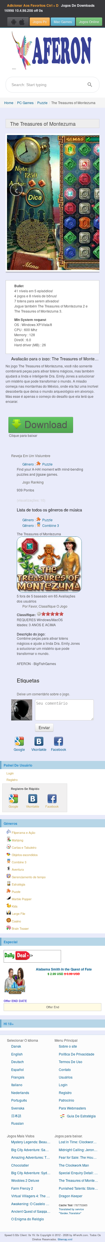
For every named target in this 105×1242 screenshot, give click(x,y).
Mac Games (63, 21)
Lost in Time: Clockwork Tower (80, 1141)
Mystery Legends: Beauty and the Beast (33, 1141)
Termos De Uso (70, 1061)
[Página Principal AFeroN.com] (52, 51)
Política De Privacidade (76, 1054)
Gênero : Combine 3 (40, 525)
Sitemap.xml (65, 1239)
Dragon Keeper (70, 1195)
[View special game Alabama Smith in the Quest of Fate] (15, 981)
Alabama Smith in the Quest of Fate (64, 969)
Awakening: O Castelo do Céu (33, 1203)
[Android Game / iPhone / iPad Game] (18, 21)
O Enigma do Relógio (27, 1218)
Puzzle (42, 102)
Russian (17, 1123)
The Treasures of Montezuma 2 (80, 1180)
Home (8, 102)
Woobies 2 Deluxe (25, 1180)
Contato (65, 1069)
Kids (14, 906)
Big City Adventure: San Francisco (33, 1149)
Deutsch (17, 1061)
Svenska (17, 1108)
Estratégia (18, 884)
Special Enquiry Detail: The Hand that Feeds (80, 1172)
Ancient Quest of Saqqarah (31, 1211)
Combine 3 (18, 862)
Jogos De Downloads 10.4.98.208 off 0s (49, 8)
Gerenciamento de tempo (28, 877)
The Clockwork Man (74, 1165)
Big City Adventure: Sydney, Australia (33, 1172)
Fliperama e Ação (23, 832)
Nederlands (20, 1092)
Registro (12, 780)
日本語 (16, 1115)
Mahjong (17, 840)
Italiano (16, 1084)
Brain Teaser (20, 928)
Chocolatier (20, 1165)
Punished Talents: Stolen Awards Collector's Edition (80, 1188)
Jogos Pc (40, 21)
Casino (16, 921)
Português (19, 1100)
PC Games (25, 102)
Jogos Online (89, 21)
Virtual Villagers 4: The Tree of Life (33, 1195)
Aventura (17, 869)
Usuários (66, 1077)
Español (17, 1069)
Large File (18, 913)
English (17, 1054)
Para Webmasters (72, 1108)
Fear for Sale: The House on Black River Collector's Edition (80, 1157)
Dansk (16, 1046)
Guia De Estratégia (81, 1115)
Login (10, 773)
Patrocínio (66, 1100)
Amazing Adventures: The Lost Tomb (33, 1157)
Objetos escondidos (24, 855)
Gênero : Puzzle (37, 464)
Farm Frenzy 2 (22, 1188)
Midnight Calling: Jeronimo (79, 1149)
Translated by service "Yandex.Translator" (71, 1211)
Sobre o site (68, 1046)
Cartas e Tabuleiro (23, 847)
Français (17, 1077)
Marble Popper (21, 899)
